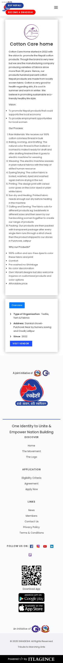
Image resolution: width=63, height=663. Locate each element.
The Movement (31, 451)
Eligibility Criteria (31, 478)
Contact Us (31, 521)
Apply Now (31, 489)
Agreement (31, 483)
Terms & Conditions (31, 533)
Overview (17, 305)
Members (31, 516)
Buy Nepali (14, 5)
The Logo (31, 457)
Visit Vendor (21, 343)
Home (31, 445)
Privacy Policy (31, 527)
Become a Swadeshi (20, 12)
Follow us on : (18, 546)
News (31, 510)
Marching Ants (37, 647)
